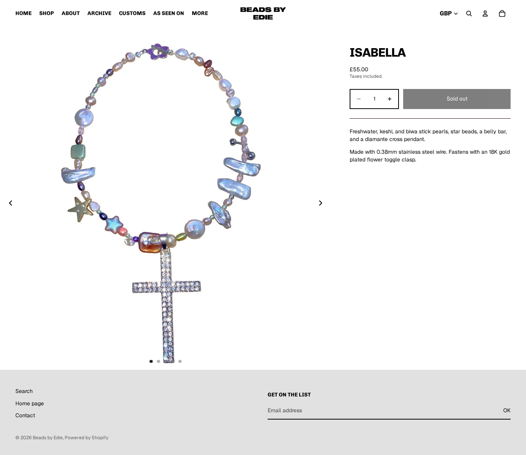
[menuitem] (200, 13)
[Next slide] (322, 204)
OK (507, 410)
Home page (29, 403)
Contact (25, 415)
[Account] (485, 13)
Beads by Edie (48, 438)
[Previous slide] (8, 204)
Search (24, 391)
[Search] (469, 13)
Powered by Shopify (86, 438)
